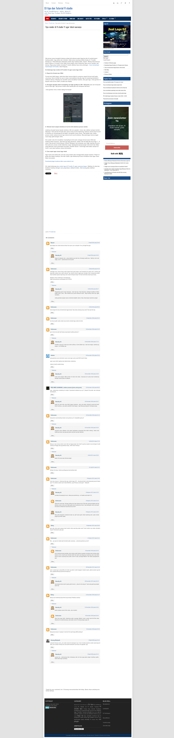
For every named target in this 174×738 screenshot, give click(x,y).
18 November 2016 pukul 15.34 (93, 355)
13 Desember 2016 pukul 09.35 (93, 387)
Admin (53, 355)
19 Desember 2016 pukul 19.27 (92, 401)
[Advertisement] (73, 43)
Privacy (67, 3)
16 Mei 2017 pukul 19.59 (93, 455)
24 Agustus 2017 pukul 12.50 (92, 511)
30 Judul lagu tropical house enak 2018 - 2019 (115, 96)
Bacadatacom (106, 704)
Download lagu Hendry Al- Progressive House (116, 65)
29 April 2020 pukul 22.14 (93, 654)
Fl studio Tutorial (93, 706)
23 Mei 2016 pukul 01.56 (94, 268)
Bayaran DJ (76, 704)
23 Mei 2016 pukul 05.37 (93, 288)
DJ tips (91, 704)
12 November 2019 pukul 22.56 (92, 607)
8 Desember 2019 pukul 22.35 (93, 629)
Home (47, 19)
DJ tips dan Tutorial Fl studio (58, 8)
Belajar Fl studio (63, 19)
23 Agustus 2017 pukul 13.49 (93, 478)
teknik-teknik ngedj (79, 719)
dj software (90, 713)
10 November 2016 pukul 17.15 (92, 341)
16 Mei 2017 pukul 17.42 (94, 441)
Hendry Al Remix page (110, 63)
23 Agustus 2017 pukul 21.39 (92, 500)
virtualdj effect (94, 719)
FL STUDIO (111, 19)
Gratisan (98, 709)
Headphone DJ (78, 710)
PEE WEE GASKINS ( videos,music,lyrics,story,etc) (66, 387)
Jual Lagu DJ (80, 19)
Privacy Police (108, 74)
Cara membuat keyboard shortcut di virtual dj (115, 87)
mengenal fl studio (78, 717)
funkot (95, 713)
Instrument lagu (86, 710)
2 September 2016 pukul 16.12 (93, 318)
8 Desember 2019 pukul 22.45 (92, 550)
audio (80, 713)
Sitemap (60, 3)
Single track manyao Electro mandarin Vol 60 (116, 166)
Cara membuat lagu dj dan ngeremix (112, 85)
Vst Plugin (97, 19)
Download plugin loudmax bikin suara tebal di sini (59, 161)
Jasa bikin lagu (106, 725)
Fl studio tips (51, 23)
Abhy (52, 525)
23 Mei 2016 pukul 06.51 (94, 307)
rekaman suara (97, 717)
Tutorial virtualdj (87, 712)
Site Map (106, 69)
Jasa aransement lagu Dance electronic (114, 67)
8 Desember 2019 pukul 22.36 (92, 615)
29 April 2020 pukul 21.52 (94, 640)
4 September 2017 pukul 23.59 (93, 525)
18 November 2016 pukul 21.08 (92, 373)
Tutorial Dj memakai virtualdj (110, 98)
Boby (52, 594)
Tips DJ (104, 19)
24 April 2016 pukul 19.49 (93, 255)
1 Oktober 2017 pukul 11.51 (93, 538)
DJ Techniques (106, 713)
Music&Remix (106, 718)
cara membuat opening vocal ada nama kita (114, 90)
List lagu (108, 735)
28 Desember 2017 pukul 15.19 (92, 581)
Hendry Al (58, 255)
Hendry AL (102, 735)
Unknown (54, 268)
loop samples (88, 715)
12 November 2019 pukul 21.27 (93, 594)
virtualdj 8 (88, 719)
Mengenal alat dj (93, 710)
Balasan (54, 251)
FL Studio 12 (82, 706)
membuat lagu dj (96, 715)
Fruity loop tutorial (89, 709)
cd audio (84, 713)
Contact (53, 3)
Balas (52, 248)
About (47, 3)
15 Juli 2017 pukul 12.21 (94, 467)
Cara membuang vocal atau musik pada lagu (114, 93)
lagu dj (80, 716)
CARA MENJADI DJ (84, 704)
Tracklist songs (106, 722)
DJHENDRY (106, 708)
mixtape (92, 717)
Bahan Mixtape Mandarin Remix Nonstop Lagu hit (117, 160)
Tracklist (79, 712)
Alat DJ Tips (89, 19)
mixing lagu (87, 717)
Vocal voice (94, 712)
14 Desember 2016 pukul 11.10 (93, 415)
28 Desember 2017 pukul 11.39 (93, 567)
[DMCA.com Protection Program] (50, 708)
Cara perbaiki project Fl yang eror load (113, 82)
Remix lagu (72, 19)
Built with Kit (117, 153)
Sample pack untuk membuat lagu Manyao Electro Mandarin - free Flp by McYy (117, 169)
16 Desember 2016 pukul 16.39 (92, 427)
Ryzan (52, 242)
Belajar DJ (53, 19)
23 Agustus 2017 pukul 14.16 (92, 492)
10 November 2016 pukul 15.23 (93, 329)
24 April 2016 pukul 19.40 (94, 242)
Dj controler (97, 704)
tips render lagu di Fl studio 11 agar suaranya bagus (72, 166)
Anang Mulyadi (55, 640)
